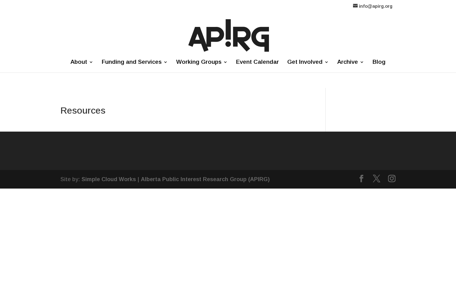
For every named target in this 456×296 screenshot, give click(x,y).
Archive (347, 62)
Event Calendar (257, 62)
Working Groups (198, 62)
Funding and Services (132, 62)
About (78, 62)
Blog (379, 62)
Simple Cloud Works (109, 179)
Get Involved (305, 62)
